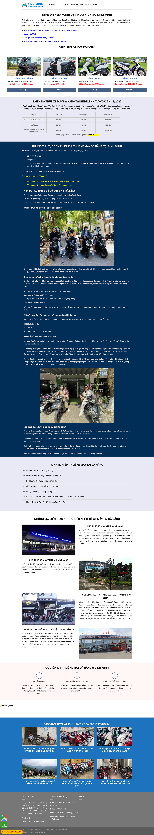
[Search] (47, 5)
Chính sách (26, 818)
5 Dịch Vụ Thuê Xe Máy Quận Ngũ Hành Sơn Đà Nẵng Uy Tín (39, 782)
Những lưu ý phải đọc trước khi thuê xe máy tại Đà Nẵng (45, 41)
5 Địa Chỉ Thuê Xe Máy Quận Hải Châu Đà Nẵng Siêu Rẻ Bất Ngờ (114, 782)
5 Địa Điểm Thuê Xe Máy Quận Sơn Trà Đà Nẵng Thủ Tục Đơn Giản (77, 783)
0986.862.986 (36, 171)
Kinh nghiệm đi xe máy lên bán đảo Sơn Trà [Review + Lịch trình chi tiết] (53, 181)
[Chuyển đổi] (24, 470)
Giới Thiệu (62, 4)
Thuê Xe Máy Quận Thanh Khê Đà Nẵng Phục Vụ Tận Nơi (77, 750)
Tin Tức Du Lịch (72, 4)
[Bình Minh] (32, 5)
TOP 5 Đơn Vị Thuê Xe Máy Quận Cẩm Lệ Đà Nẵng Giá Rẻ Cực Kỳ (39, 750)
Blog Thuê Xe (84, 4)
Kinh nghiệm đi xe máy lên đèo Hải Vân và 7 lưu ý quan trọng (49, 185)
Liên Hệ (94, 4)
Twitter (72, 816)
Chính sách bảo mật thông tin (33, 822)
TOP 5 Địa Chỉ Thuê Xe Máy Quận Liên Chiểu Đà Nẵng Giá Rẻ (114, 750)
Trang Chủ (53, 4)
